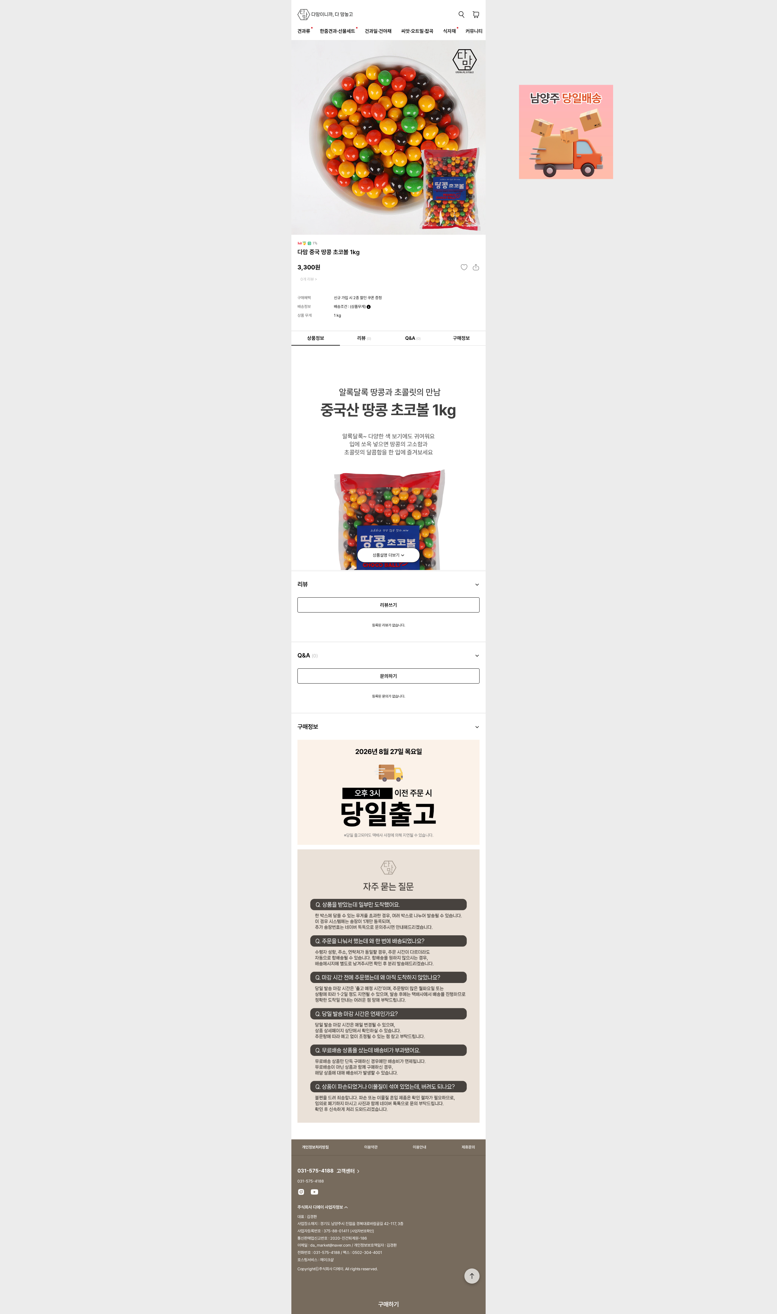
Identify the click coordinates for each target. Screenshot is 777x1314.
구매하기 (388, 1304)
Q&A (413, 338)
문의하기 (388, 676)
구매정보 (461, 338)
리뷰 (364, 338)
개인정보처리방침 (315, 1147)
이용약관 (371, 1147)
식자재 (449, 31)
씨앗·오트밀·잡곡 (417, 31)
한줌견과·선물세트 (337, 31)
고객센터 (346, 1171)
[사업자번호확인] (362, 1231)
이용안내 (419, 1147)
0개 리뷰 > (308, 279)
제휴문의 (468, 1147)
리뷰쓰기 (388, 605)
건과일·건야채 (378, 31)
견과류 (303, 31)
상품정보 (315, 338)
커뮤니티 (474, 31)
